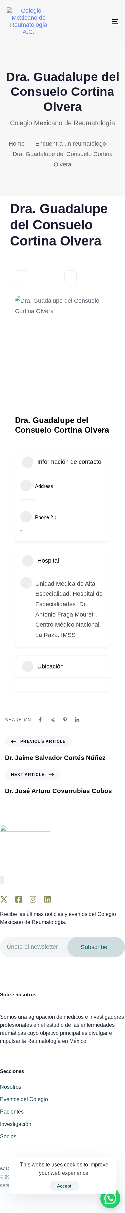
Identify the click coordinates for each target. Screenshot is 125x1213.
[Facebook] (40, 719)
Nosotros (10, 1087)
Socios (8, 1136)
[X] (52, 719)
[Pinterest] (64, 719)
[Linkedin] (77, 719)
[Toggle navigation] (99, 21)
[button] (110, 1198)
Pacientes (12, 1112)
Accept (64, 1186)
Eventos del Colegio (24, 1099)
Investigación (15, 1124)
